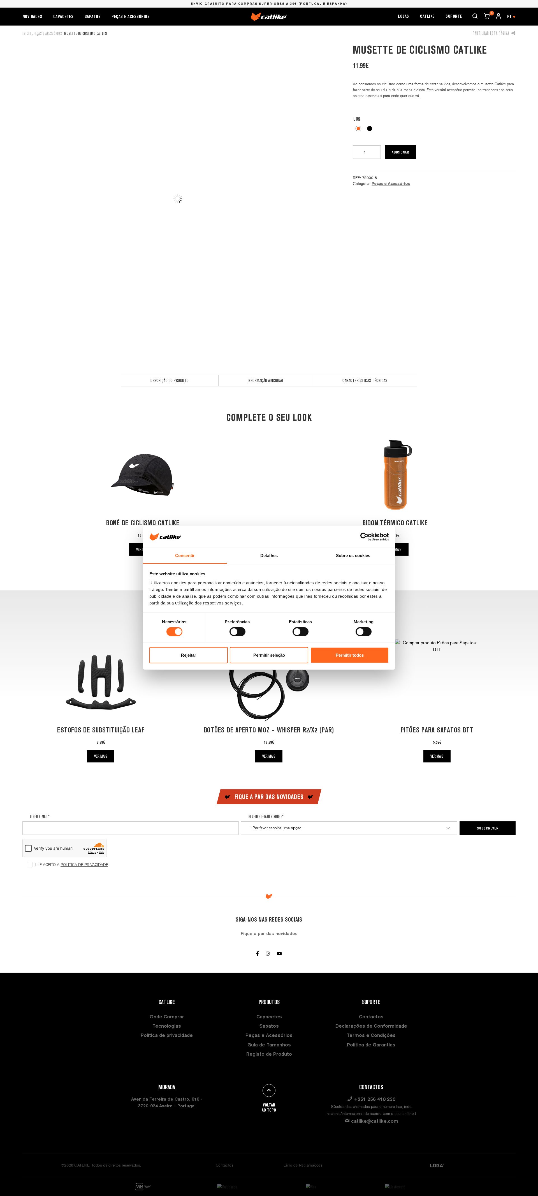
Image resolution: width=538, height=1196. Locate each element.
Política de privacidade (167, 1035)
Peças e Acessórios (131, 16)
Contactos (371, 1016)
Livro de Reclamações (303, 1165)
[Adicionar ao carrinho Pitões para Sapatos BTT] (437, 681)
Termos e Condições (371, 1035)
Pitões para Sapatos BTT (437, 730)
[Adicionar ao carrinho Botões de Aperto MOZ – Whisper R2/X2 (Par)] (269, 681)
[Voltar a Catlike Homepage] (269, 16)
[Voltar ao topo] (269, 1090)
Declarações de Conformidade (371, 1026)
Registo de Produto (269, 1054)
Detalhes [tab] (269, 555)
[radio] (358, 128)
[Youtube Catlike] (279, 953)
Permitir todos (350, 655)
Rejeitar (188, 655)
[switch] (237, 631)
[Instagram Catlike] (268, 953)
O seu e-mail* (40, 816)
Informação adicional (266, 380)
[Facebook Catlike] (257, 953)
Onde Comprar (167, 1016)
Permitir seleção (269, 655)
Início (26, 33)
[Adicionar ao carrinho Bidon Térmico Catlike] (395, 474)
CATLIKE (427, 16)
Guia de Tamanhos (269, 1045)
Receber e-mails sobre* (266, 816)
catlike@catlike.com (374, 1121)
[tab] (169, 380)
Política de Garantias (371, 1045)
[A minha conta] (498, 16)
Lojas (403, 16)
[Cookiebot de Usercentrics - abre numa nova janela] (364, 537)
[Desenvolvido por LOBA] (437, 1165)
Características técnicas (365, 380)
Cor (356, 119)
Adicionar (400, 152)
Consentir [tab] (185, 555)
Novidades (32, 16)
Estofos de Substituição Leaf (100, 730)
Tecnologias (166, 1026)
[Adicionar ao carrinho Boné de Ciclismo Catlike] (143, 474)
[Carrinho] (487, 16)
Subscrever (487, 828)
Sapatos (93, 16)
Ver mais (100, 756)
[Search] (475, 16)
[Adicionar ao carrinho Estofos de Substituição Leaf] (101, 681)
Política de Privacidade (84, 864)
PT (511, 16)
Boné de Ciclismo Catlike (143, 523)
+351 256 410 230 (371, 1106)
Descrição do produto (169, 380)
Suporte (454, 16)
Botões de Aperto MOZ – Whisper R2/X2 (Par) (269, 730)
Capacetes (63, 16)
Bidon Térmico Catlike (395, 523)
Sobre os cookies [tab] (353, 555)
